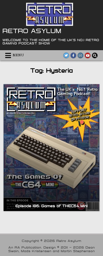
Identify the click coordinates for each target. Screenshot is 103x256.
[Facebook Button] (73, 55)
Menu (18, 55)
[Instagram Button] (80, 55)
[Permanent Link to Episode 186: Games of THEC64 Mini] (51, 147)
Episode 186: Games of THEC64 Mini (51, 206)
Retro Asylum (31, 30)
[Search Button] (95, 55)
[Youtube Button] (87, 55)
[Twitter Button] (66, 55)
